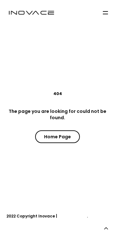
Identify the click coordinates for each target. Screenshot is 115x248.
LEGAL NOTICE (72, 216)
